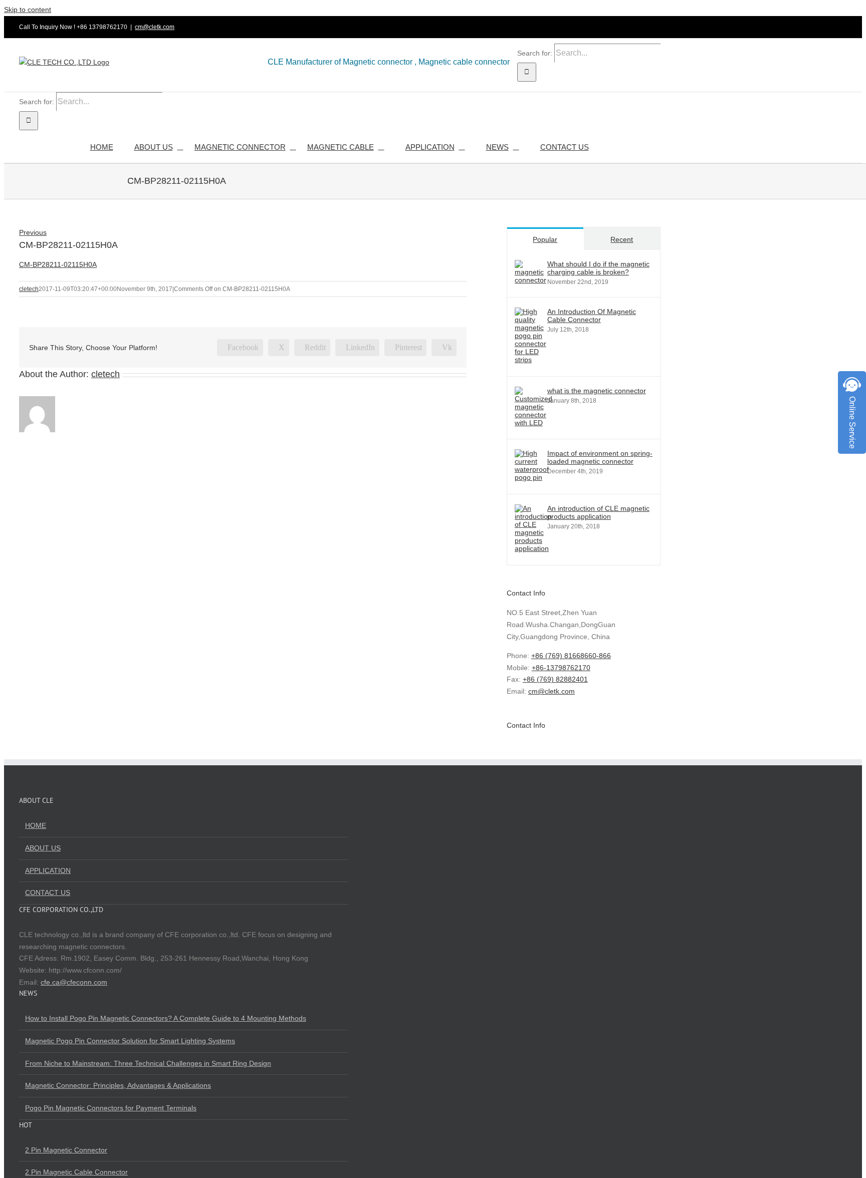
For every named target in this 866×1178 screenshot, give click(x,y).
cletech (29, 288)
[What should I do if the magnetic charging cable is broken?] (530, 280)
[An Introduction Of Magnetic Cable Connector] (530, 360)
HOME (35, 825)
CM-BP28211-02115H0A (58, 264)
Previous (33, 232)
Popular (545, 239)
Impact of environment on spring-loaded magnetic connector (600, 457)
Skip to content (27, 10)
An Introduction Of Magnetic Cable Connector (591, 316)
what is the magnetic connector (596, 391)
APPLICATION (48, 870)
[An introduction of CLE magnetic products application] (533, 548)
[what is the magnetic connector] (533, 423)
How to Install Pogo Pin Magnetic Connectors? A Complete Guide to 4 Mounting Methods (165, 1018)
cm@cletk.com (154, 27)
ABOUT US (43, 848)
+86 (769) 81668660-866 (571, 656)
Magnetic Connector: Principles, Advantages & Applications (118, 1085)
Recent (621, 239)
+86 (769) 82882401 (555, 679)
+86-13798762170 (561, 668)
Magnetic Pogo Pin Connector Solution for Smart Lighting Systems (130, 1041)
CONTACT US (47, 893)
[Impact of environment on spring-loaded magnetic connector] (532, 477)
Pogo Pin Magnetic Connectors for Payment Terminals (110, 1108)
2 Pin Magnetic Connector (66, 1150)
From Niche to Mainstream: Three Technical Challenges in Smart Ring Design (148, 1063)
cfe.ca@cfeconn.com (74, 982)
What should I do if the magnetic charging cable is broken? (598, 268)
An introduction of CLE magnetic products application (598, 512)
